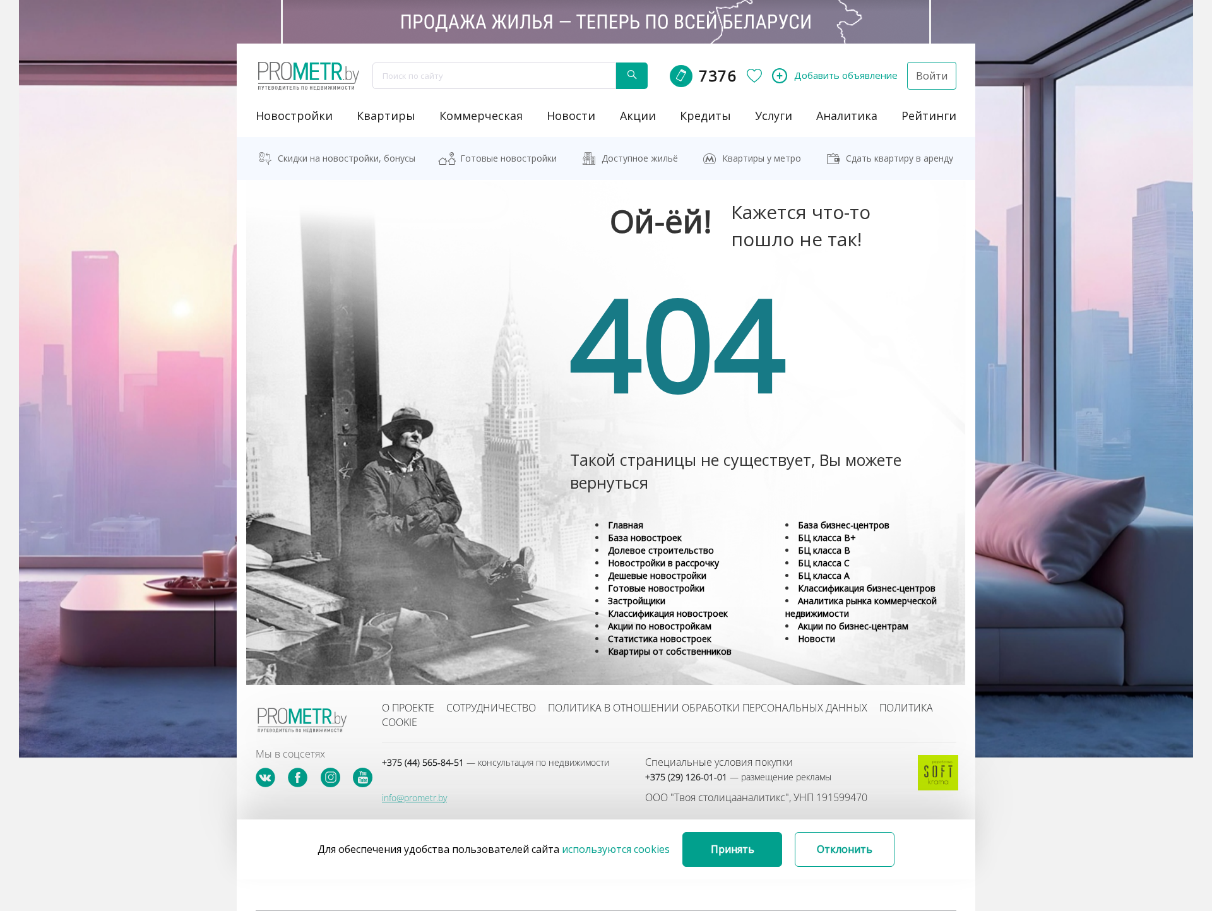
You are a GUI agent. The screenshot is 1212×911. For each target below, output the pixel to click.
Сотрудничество (491, 708)
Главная (625, 525)
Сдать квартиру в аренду (899, 158)
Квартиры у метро (761, 158)
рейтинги (928, 115)
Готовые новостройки (508, 158)
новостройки (294, 115)
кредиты (705, 115)
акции (638, 115)
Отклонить (844, 849)
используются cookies (616, 849)
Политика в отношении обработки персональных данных (707, 708)
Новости (816, 639)
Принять (732, 849)
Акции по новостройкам (659, 626)
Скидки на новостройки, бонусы (346, 158)
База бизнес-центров (843, 525)
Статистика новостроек (659, 639)
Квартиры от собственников (670, 651)
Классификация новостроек (668, 613)
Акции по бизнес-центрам (853, 626)
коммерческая (481, 115)
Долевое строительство (661, 550)
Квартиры (386, 115)
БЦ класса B (824, 550)
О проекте (408, 708)
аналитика (846, 115)
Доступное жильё (640, 158)
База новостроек (645, 538)
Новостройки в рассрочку (663, 563)
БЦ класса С (824, 563)
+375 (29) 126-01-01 (738, 777)
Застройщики (636, 601)
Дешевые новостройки (657, 575)
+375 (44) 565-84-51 (495, 762)
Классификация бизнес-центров (867, 588)
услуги (773, 115)
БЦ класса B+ (827, 538)
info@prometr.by (414, 798)
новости (571, 115)
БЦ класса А (824, 575)
